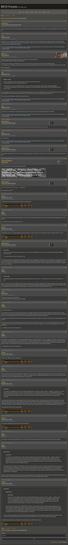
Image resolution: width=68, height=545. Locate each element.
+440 (3, 295)
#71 (65, 380)
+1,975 (3, 124)
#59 (65, 158)
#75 (65, 479)
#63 (65, 225)
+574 (3, 215)
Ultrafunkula (5, 121)
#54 (65, 70)
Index (2, 18)
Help (40, 12)
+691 (3, 163)
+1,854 (3, 57)
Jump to (3, 533)
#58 (65, 145)
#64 (65, 241)
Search (27, 12)
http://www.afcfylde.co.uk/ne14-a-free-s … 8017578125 (13, 187)
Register (44, 12)
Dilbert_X (4, 54)
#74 (65, 442)
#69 (65, 350)
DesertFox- (5, 23)
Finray (3, 196)
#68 (65, 331)
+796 (3, 26)
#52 (65, 33)
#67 (65, 302)
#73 (65, 431)
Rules (36, 12)
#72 (65, 415)
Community (7, 18)
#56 (65, 119)
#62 (65, 209)
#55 (65, 103)
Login (48, 12)
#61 (65, 193)
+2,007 (3, 38)
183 (13, 15)
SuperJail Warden (7, 160)
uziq (3, 212)
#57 (65, 130)
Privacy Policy (54, 542)
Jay (3, 36)
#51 (65, 21)
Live (23, 12)
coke (3, 292)
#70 (65, 366)
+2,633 (3, 199)
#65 (65, 267)
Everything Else (14, 18)
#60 (65, 179)
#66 (65, 289)
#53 (65, 51)
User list (32, 12)
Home (20, 12)
